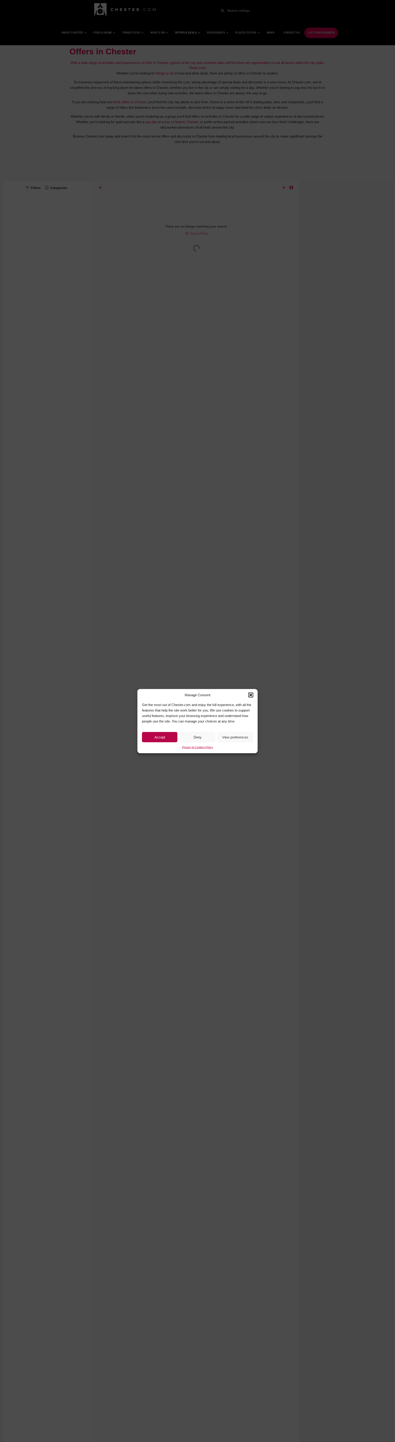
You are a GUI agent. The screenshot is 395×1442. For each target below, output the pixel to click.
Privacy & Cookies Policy (197, 747)
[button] (250, 695)
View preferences (235, 737)
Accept (160, 737)
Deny (198, 737)
